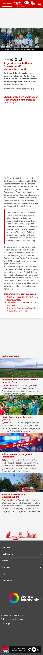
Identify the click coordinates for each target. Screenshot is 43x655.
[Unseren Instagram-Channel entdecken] (9, 623)
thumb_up (38, 649)
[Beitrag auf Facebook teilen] (16, 59)
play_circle (34, 649)
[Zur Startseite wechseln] (7, 4)
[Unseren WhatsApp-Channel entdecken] (2, 623)
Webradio (6, 547)
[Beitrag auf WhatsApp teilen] (11, 59)
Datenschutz (18, 615)
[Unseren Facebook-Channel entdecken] (6, 623)
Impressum (6, 615)
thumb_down (29, 649)
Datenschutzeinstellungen (12, 619)
